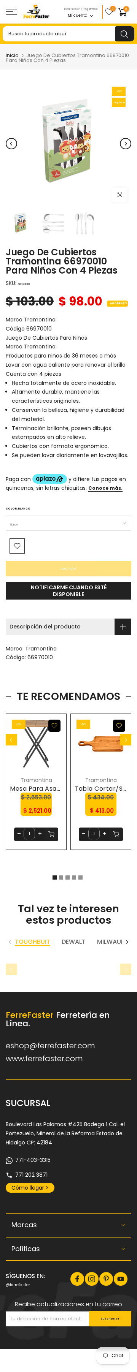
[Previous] (11, 143)
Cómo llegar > (30, 1188)
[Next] (125, 143)
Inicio (12, 55)
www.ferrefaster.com (44, 1058)
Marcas (24, 1225)
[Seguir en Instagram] (92, 1279)
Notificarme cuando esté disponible (69, 591)
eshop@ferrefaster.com (50, 1045)
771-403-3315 (33, 1160)
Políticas (25, 1248)
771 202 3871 (31, 1175)
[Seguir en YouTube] (120, 1279)
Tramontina (41, 648)
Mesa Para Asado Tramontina (57, 788)
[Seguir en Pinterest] (106, 1279)
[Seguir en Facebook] (77, 1279)
